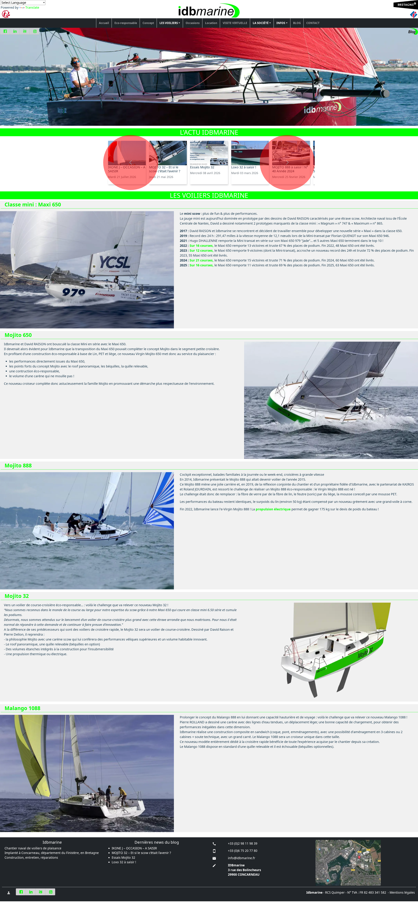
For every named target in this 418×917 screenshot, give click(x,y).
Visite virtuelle (235, 23)
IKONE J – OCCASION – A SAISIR (134, 848)
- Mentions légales (401, 892)
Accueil (104, 23)
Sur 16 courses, (202, 245)
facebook (5, 31)
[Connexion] (8, 892)
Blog (297, 23)
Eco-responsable (125, 23)
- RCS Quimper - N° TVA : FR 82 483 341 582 (346, 892)
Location (211, 23)
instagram (35, 31)
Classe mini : (33, 204)
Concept (148, 23)
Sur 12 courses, (202, 250)
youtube (25, 31)
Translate (32, 7)
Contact (313, 23)
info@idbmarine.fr (241, 858)
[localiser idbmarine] (365, 863)
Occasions (193, 23)
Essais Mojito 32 (123, 857)
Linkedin (15, 31)
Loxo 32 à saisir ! (124, 862)
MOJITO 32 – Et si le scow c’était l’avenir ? (141, 853)
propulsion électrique (273, 509)
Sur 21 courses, (202, 260)
